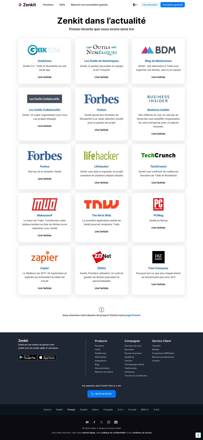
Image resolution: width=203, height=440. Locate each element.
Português (108, 409)
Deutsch (47, 409)
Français (71, 409)
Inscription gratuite (173, 4)
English (59, 409)
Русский (132, 409)
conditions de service (142, 432)
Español (83, 409)
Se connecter (150, 4)
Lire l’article (44, 77)
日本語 (156, 409)
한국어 (120, 409)
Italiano (95, 409)
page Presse (132, 315)
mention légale (88, 432)
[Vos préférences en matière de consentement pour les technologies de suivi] (198, 435)
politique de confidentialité (113, 432)
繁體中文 (145, 409)
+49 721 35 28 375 (103, 394)
